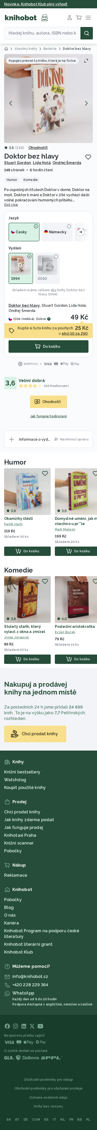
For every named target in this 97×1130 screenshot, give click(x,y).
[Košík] (79, 17)
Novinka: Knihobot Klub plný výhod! (36, 4)
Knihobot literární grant (28, 944)
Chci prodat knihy (22, 811)
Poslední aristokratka (75, 626)
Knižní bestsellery (22, 772)
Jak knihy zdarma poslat (29, 819)
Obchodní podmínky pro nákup (48, 1079)
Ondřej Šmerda (67, 163)
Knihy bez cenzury (48, 1106)
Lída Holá (42, 163)
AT (17, 1119)
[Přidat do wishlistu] (88, 157)
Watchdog (15, 779)
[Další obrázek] (86, 103)
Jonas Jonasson (16, 637)
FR (71, 1119)
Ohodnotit (38, 148)
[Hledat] (86, 33)
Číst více (11, 205)
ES (46, 1119)
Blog (9, 907)
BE (79, 1119)
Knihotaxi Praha (20, 835)
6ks (53, 290)
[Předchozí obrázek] (11, 103)
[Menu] (88, 17)
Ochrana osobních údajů (48, 1097)
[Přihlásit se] (69, 17)
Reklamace (15, 875)
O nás (10, 915)
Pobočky (13, 850)
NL (62, 1119)
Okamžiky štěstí (18, 518)
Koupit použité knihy (25, 787)
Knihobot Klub (18, 952)
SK (8, 1119)
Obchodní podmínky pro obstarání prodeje (48, 1088)
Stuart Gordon (17, 163)
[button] (48, 98)
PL (88, 1119)
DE (26, 1119)
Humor (15, 462)
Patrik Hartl (13, 524)
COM (36, 1119)
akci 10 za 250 (74, 333)
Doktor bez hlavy (24, 305)
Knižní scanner (19, 843)
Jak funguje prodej (23, 827)
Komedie (18, 570)
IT (54, 1119)
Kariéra (11, 923)
